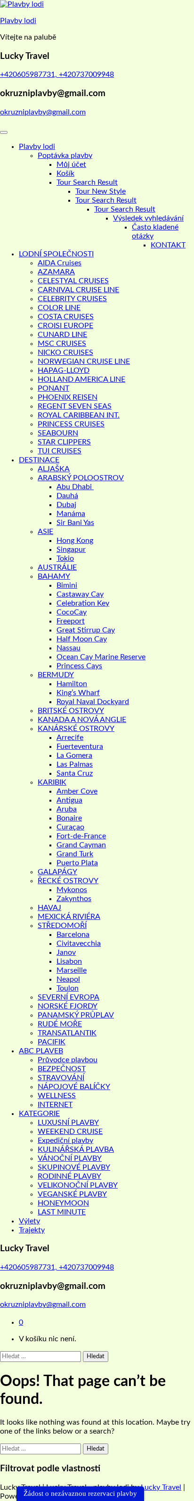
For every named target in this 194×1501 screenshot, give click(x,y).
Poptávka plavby (65, 155)
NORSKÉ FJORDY (67, 1006)
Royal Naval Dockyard (93, 701)
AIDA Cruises (59, 263)
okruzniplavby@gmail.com (43, 112)
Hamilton (72, 684)
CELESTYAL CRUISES (73, 281)
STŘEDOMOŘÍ (62, 925)
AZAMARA (56, 272)
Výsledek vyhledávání (148, 218)
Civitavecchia (79, 943)
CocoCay (72, 612)
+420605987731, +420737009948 (57, 74)
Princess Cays (79, 666)
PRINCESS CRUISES (71, 424)
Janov (66, 952)
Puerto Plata (77, 863)
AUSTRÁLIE (57, 567)
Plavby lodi (18, 21)
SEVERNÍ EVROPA (68, 997)
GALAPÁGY (57, 872)
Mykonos (72, 890)
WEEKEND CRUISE (70, 1131)
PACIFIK (51, 1042)
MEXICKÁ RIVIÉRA (69, 916)
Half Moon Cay (82, 639)
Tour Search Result (87, 182)
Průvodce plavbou (67, 1060)
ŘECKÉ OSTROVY (68, 881)
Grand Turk (75, 854)
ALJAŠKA (54, 469)
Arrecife (70, 737)
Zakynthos (74, 898)
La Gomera (74, 755)
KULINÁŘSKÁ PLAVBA (76, 1149)
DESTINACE (39, 460)
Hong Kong (75, 540)
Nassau (69, 648)
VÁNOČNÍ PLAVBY (70, 1158)
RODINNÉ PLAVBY (69, 1176)
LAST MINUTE (62, 1212)
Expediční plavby (65, 1140)
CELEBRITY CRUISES (72, 299)
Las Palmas (75, 764)
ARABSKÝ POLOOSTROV (81, 478)
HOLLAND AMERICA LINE (81, 379)
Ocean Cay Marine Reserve (101, 657)
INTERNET (55, 1104)
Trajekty (32, 1230)
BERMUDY (56, 675)
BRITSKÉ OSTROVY (71, 710)
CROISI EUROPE (65, 325)
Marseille (72, 970)
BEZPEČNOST (62, 1069)
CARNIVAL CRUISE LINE (78, 290)
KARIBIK (52, 782)
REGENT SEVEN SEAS (75, 406)
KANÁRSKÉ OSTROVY (76, 728)
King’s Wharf (78, 693)
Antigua (69, 800)
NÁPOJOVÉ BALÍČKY (74, 1087)
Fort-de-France (81, 836)
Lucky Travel (161, 1487)
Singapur (71, 549)
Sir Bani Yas (75, 522)
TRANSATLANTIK (67, 1033)
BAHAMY (54, 576)
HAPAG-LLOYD (63, 370)
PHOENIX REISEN (67, 397)
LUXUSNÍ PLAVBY (68, 1122)
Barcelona (73, 934)
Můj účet (71, 164)
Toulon (68, 988)
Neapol (68, 979)
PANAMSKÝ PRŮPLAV (76, 1015)
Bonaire (69, 818)
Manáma (71, 513)
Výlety (29, 1221)
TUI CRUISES (59, 451)
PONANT (53, 388)
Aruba (67, 809)
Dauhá (67, 496)
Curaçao (70, 827)
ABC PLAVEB (41, 1051)
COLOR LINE (59, 308)
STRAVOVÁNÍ (61, 1078)
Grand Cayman (81, 845)
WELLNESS (57, 1095)
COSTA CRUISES (66, 316)
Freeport (71, 621)
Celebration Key (83, 603)
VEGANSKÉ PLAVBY (72, 1194)
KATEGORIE (39, 1113)
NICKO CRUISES (65, 352)
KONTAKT (168, 245)
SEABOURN (58, 433)
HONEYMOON (63, 1203)
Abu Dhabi (75, 487)
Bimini (67, 585)
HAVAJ (49, 907)
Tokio (65, 558)
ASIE (45, 531)
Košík (65, 173)
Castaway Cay (80, 594)
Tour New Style (100, 191)
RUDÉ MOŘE (60, 1024)
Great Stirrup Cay (86, 630)
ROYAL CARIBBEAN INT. (79, 415)
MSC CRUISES (62, 343)
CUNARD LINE (62, 334)
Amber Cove (77, 791)
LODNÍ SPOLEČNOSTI (56, 254)
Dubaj (66, 505)
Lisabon (69, 961)
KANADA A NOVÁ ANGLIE (82, 719)
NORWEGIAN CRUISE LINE (84, 361)
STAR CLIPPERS (64, 442)
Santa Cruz (75, 773)
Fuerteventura (80, 746)
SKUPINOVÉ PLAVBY (74, 1167)
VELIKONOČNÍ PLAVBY (78, 1185)
